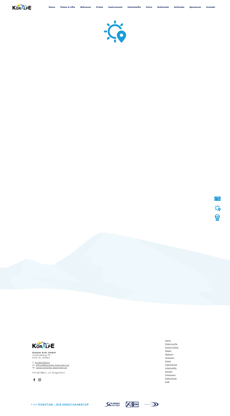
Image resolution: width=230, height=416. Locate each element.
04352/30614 (42, 362)
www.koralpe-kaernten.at (51, 367)
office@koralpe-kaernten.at (52, 365)
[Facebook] (34, 380)
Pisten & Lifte (171, 344)
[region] (111, 404)
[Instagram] (39, 380)
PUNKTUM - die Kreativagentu (62, 404)
